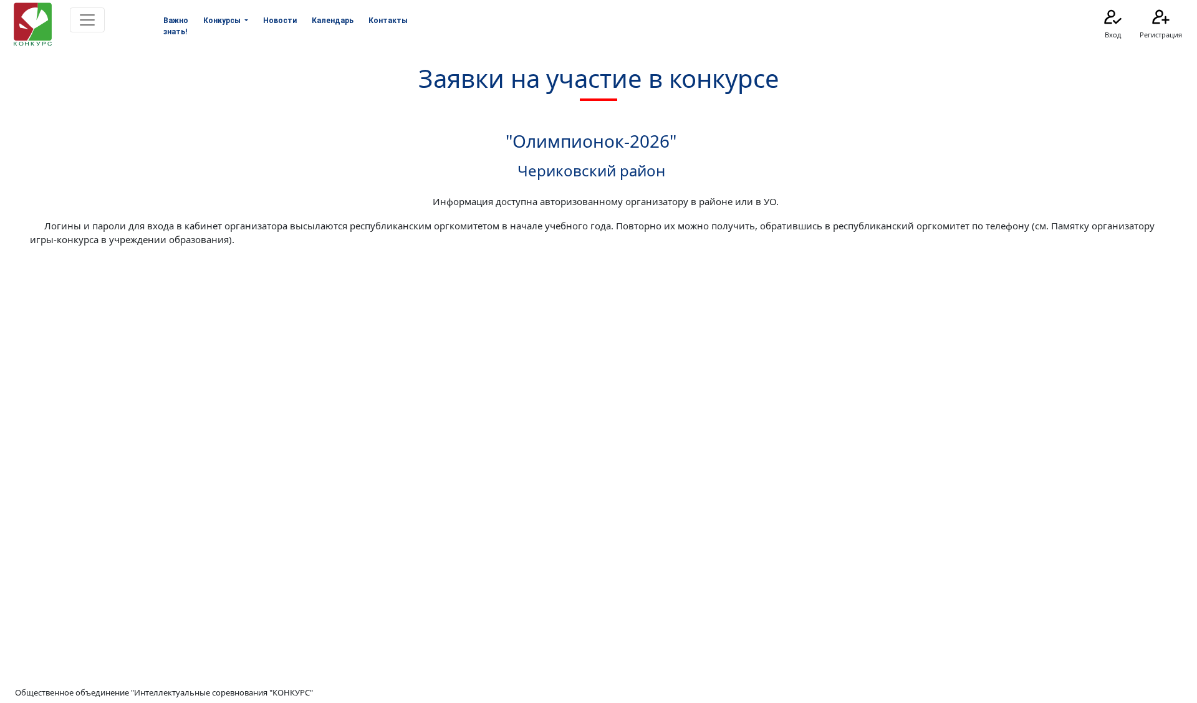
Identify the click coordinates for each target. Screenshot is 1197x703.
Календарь (332, 20)
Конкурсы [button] (223, 20)
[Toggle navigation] (87, 19)
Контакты (388, 20)
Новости (280, 20)
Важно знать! (175, 26)
